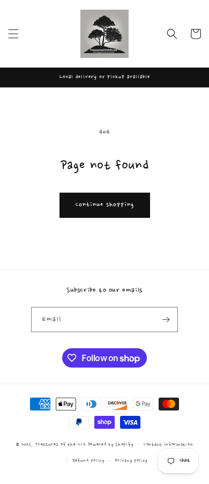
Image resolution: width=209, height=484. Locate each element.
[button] (13, 34)
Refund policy (88, 461)
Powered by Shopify (110, 444)
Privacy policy (131, 461)
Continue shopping (105, 205)
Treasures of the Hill (60, 444)
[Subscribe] (165, 319)
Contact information (168, 445)
